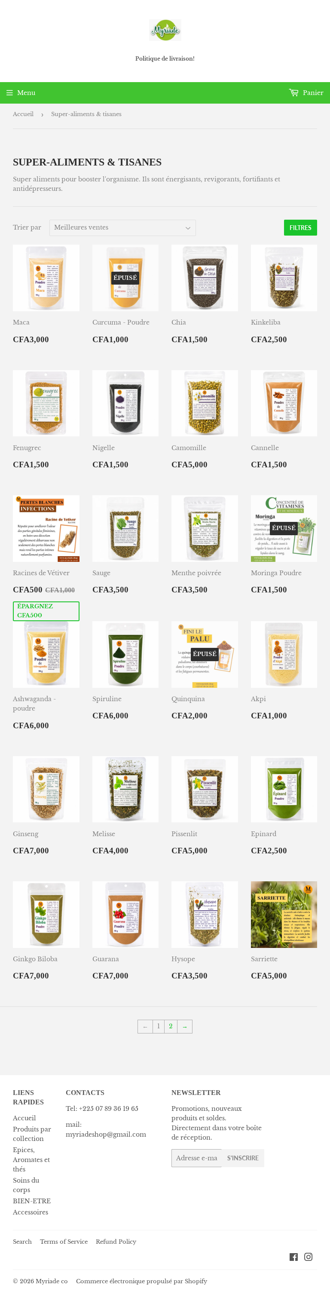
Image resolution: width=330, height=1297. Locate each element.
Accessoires (30, 1212)
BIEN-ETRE (32, 1201)
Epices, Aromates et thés (31, 1159)
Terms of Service (64, 1241)
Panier (312, 93)
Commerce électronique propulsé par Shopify (141, 1281)
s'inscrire (243, 1158)
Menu (26, 93)
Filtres (301, 227)
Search (22, 1241)
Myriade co (52, 1281)
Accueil (23, 114)
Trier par (27, 227)
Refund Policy (116, 1241)
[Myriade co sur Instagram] (308, 1258)
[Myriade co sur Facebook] (293, 1258)
